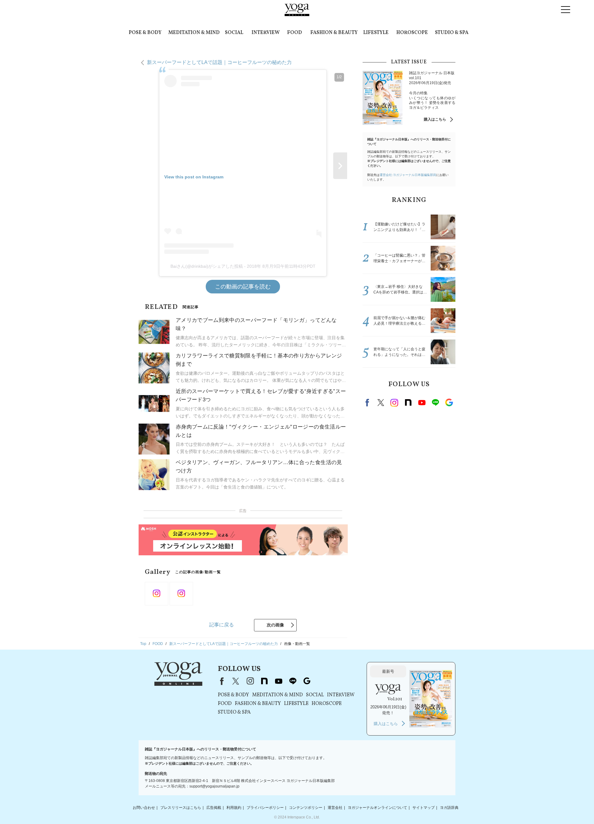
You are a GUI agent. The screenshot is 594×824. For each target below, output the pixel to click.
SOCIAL (234, 32)
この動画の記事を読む (243, 287)
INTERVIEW (266, 32)
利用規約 (233, 807)
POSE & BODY (145, 32)
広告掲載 (213, 807)
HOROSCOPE (412, 32)
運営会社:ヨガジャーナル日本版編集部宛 (408, 175)
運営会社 (335, 807)
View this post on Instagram (193, 176)
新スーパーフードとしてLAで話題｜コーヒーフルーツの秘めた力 (219, 62)
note (408, 403)
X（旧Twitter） (236, 681)
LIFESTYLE (376, 32)
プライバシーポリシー (265, 807)
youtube (278, 681)
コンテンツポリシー (305, 807)
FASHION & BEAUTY (334, 32)
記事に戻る (221, 624)
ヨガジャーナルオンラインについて (377, 807)
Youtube (422, 403)
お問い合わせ (144, 807)
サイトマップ (423, 807)
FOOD (294, 32)
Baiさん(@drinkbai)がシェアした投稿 (206, 266)
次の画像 (275, 624)
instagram (394, 403)
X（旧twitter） (381, 403)
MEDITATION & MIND (194, 32)
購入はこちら (435, 119)
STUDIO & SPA (451, 32)
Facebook (368, 403)
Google (449, 403)
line (435, 403)
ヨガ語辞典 (449, 807)
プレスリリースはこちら (180, 807)
